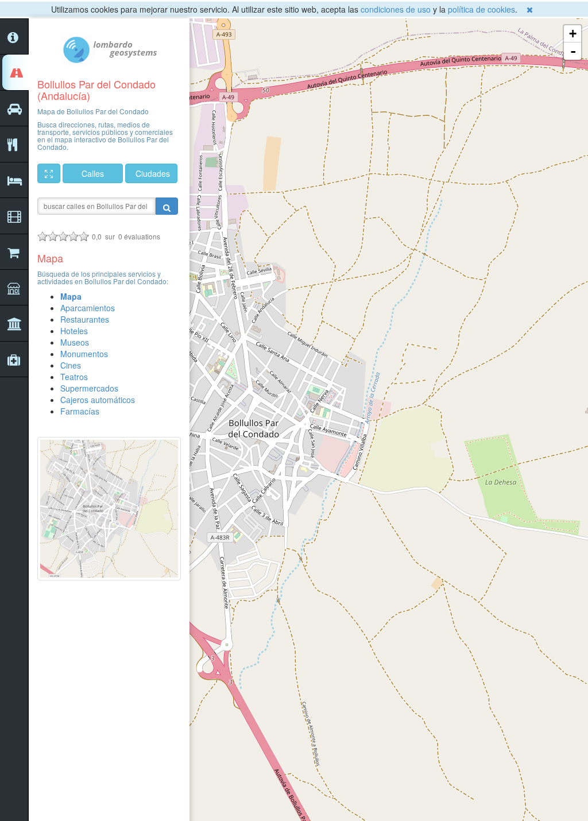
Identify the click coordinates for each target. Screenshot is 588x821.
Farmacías (79, 411)
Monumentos (84, 353)
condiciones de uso (396, 9)
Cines (70, 365)
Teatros (74, 376)
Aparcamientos (87, 307)
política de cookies (481, 9)
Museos (74, 342)
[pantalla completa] (48, 173)
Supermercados (89, 388)
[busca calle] (167, 206)
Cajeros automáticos (97, 399)
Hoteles (74, 330)
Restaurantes (84, 319)
